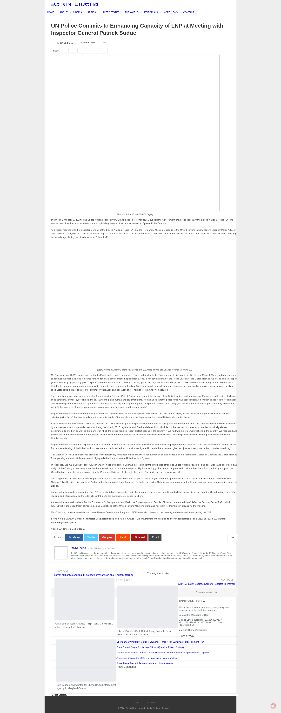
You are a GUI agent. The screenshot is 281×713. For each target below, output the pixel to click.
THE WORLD (132, 12)
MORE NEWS (170, 12)
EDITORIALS (151, 12)
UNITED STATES (110, 12)
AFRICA (92, 12)
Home (136, 703)
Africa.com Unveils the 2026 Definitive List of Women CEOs (146, 658)
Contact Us (151, 703)
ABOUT (64, 12)
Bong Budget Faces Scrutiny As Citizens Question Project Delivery (150, 647)
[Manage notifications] (273, 705)
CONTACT (188, 12)
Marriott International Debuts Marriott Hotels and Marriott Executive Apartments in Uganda (162, 652)
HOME (50, 12)
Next (128, 580)
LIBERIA (77, 12)
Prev (120, 580)
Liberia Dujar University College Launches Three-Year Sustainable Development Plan (160, 641)
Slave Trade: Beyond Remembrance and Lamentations (144, 663)
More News (56, 619)
